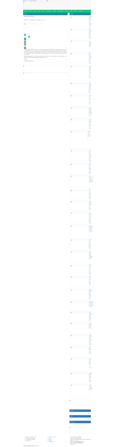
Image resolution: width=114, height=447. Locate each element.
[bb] (47, 0)
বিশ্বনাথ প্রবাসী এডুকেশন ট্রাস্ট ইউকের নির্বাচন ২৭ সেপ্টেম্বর (90, 363)
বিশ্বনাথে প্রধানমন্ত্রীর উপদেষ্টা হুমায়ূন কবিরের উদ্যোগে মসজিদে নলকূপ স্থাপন (90, 294)
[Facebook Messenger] (45, 37)
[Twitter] (45, 40)
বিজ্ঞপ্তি (50, 438)
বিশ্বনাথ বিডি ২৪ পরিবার (52, 437)
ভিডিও (75, 11)
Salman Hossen (36, 445)
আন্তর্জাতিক (48, 11)
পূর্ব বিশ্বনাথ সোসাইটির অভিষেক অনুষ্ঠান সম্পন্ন (90, 43)
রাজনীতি (54, 11)
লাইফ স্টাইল (42, 20)
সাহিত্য (71, 11)
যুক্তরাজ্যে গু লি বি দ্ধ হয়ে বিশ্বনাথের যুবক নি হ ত (89, 134)
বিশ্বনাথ (30, 11)
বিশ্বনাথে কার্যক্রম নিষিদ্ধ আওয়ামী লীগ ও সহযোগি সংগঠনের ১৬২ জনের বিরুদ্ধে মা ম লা (90, 72)
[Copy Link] (45, 44)
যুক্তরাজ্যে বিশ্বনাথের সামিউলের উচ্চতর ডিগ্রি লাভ (90, 325)
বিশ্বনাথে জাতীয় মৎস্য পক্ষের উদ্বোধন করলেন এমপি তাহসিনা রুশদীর (90, 168)
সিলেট (39, 11)
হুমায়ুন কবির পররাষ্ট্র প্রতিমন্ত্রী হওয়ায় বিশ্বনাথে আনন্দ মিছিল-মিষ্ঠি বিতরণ (90, 58)
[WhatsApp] (45, 39)
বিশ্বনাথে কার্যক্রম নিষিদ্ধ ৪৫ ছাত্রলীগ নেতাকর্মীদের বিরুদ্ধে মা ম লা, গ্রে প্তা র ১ (90, 112)
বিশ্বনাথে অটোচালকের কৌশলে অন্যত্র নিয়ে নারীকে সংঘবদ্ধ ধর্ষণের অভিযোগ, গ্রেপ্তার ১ (90, 339)
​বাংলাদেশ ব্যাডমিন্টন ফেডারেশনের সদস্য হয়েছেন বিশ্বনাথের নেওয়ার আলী (90, 316)
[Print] (45, 42)
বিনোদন (66, 11)
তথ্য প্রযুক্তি (60, 11)
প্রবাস (35, 11)
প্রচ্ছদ (25, 11)
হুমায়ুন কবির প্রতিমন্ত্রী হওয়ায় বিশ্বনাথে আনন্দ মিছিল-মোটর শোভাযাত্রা (90, 33)
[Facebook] (45, 35)
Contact (50, 440)
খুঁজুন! (89, 412)
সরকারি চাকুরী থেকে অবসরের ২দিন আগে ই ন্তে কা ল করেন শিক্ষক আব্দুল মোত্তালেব (90, 156)
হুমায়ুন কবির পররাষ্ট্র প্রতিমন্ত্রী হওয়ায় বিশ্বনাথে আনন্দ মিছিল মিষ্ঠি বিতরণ (90, 87)
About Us (50, 439)
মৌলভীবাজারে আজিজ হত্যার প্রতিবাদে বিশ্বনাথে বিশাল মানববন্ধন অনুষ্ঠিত (90, 377)
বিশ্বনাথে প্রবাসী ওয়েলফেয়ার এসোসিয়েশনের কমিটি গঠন (91, 387)
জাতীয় (43, 11)
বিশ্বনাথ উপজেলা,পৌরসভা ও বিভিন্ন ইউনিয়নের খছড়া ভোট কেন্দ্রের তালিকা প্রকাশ (91, 179)
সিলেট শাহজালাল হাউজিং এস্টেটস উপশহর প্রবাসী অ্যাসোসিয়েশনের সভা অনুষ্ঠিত (91, 304)
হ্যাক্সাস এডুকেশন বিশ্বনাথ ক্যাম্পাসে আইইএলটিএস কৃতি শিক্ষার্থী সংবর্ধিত (91, 255)
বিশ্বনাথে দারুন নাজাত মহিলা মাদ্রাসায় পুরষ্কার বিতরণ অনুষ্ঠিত (90, 244)
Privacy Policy (51, 441)
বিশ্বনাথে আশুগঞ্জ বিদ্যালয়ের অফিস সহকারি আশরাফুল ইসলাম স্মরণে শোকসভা (90, 124)
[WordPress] (45, 48)
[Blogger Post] (45, 46)
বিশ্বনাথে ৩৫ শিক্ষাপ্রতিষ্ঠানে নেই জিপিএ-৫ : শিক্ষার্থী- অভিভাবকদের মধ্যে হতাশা (91, 228)
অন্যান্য (80, 11)
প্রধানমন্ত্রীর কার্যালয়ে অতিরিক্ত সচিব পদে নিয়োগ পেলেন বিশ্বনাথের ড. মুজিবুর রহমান (90, 21)
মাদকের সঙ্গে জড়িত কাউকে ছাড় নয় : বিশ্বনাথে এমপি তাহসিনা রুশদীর (90, 193)
